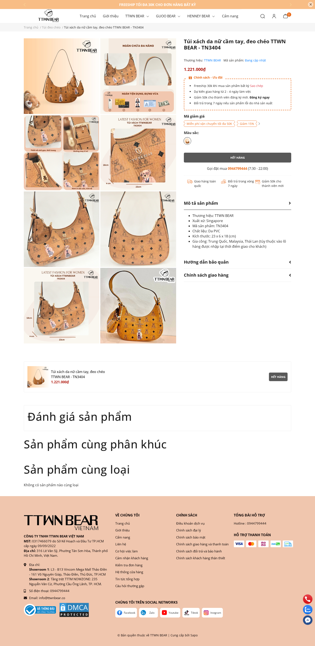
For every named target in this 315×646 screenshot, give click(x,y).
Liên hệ (120, 544)
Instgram (215, 613)
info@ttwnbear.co (52, 598)
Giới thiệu (122, 530)
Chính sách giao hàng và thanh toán (202, 544)
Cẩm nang (122, 537)
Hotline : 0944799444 (250, 523)
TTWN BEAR (213, 60)
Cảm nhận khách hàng (131, 558)
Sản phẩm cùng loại (77, 469)
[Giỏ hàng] (285, 16)
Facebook (129, 613)
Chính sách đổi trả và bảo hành (199, 551)
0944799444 (237, 168)
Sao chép (256, 86)
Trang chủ (122, 523)
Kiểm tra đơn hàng (128, 565)
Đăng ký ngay (259, 97)
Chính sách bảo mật (190, 537)
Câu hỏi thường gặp (129, 586)
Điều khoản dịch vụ (190, 523)
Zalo (151, 613)
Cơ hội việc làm (126, 551)
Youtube (173, 613)
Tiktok (194, 613)
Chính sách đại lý (188, 530)
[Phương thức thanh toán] (263, 543)
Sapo (194, 635)
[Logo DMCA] (74, 610)
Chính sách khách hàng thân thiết (200, 558)
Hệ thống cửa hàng (129, 572)
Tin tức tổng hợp (127, 579)
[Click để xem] (61, 76)
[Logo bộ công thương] (40, 610)
